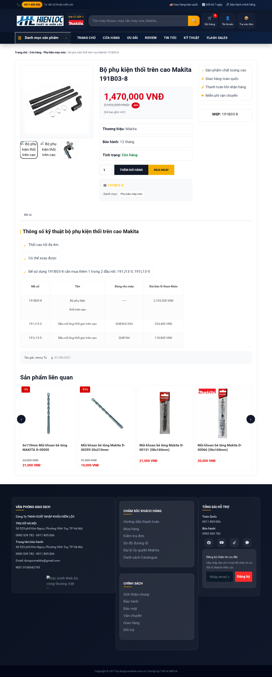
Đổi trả (128, 630)
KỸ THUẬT (191, 38)
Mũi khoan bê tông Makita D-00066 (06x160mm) (220, 447)
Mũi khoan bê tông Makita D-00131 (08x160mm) (161, 447)
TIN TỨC (170, 38)
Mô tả (28, 214)
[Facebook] (208, 542)
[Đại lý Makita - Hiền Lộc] (40, 21)
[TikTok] (234, 542)
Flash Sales (217, 38)
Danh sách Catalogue (140, 557)
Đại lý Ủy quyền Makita (141, 550)
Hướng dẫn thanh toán (141, 521)
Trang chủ (21, 52)
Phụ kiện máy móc (55, 52)
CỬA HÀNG (111, 38)
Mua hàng (131, 529)
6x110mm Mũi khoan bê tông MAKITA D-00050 (45, 447)
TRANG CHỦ (86, 38)
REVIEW (151, 38)
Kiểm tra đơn (133, 536)
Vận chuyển (132, 615)
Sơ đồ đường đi (135, 543)
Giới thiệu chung (136, 594)
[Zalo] (247, 542)
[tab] (27, 215)
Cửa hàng (35, 52)
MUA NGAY (161, 170)
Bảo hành (130, 601)
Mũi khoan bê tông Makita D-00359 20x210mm (103, 447)
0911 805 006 (32, 4)
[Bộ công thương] (63, 580)
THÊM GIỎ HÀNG (131, 170)
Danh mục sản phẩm (41, 37)
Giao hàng (131, 623)
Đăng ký (243, 576)
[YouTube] (221, 542)
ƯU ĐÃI (132, 38)
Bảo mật (130, 608)
